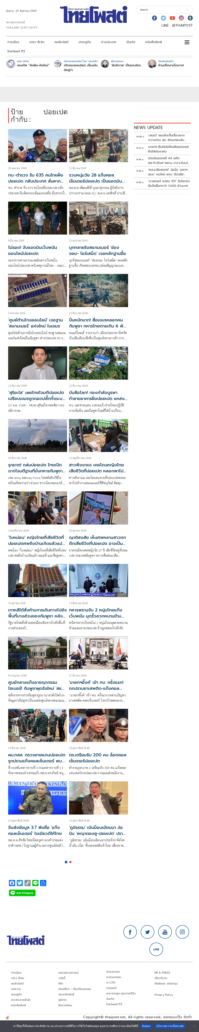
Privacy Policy (163, 995)
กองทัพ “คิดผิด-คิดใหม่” (33, 65)
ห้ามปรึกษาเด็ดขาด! (171, 65)
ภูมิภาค (62, 1000)
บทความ (16, 989)
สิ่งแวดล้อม (65, 1005)
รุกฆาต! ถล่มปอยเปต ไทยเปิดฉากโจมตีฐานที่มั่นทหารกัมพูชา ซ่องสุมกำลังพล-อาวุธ (35, 471)
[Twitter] (163, 18)
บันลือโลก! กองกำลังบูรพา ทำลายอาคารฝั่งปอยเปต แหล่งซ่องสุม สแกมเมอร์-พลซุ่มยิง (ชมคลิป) (97, 401)
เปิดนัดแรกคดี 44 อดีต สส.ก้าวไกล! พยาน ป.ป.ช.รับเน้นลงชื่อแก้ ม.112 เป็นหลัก (169, 160)
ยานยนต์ (111, 988)
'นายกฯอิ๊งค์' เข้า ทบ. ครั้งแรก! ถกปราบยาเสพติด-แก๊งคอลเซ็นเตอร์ (96, 688)
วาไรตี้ (61, 978)
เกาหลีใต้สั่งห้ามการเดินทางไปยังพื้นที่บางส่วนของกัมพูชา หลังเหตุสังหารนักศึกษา (37, 616)
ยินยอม (146, 1026)
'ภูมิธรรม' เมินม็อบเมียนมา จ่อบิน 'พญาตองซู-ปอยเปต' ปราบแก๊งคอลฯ (97, 833)
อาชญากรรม (113, 977)
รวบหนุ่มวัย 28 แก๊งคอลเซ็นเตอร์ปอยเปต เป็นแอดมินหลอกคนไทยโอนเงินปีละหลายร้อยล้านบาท (96, 184)
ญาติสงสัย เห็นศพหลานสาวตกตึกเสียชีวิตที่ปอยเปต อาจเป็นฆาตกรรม (97, 543)
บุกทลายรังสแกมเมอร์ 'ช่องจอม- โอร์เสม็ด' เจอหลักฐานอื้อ (97, 250)
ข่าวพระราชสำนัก (21, 1000)
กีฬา (60, 984)
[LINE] (156, 949)
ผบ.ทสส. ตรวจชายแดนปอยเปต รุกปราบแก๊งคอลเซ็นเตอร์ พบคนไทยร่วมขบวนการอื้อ (36, 761)
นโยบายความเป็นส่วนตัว (170, 1026)
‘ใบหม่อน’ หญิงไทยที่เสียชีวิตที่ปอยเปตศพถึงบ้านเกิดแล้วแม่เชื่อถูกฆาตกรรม (36, 543)
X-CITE (110, 983)
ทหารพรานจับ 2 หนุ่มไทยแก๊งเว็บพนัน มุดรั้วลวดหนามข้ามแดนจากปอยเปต (95, 616)
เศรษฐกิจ (85, 42)
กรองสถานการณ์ (68, 973)
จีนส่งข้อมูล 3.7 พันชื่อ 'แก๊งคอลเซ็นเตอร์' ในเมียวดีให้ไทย (35, 830)
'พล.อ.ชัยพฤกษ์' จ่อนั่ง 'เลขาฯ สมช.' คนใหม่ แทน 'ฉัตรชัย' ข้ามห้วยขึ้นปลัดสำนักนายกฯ (168, 172)
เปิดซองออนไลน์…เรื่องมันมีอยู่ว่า (81, 67)
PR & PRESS (162, 973)
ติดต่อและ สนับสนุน (166, 984)
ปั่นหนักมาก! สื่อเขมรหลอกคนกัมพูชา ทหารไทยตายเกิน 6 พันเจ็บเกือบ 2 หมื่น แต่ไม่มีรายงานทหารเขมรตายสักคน (97, 329)
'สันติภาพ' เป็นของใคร (126, 65)
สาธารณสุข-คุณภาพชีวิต (120, 993)
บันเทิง (130, 42)
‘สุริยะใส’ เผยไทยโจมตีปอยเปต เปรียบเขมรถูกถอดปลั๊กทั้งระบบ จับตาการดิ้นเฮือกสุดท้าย (36, 398)
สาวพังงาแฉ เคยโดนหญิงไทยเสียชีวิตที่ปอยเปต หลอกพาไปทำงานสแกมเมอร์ (98, 471)
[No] (194, 1026)
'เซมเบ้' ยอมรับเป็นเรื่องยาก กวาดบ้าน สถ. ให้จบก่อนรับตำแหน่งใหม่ (166, 137)
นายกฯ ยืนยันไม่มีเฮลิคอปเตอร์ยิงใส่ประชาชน (168, 149)
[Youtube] (172, 18)
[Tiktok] (190, 18)
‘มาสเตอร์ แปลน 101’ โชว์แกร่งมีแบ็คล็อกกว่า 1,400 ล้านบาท (169, 183)
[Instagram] (181, 18)
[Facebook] (154, 18)
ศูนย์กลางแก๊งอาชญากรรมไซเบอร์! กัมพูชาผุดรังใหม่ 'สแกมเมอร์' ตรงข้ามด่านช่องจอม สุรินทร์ (37, 691)
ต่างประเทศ (108, 42)
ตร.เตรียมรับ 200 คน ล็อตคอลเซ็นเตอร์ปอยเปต (98, 758)
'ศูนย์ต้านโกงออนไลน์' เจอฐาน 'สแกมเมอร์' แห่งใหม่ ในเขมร (35, 323)
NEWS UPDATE (148, 127)
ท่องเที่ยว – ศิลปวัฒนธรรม (74, 989)
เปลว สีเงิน (36, 42)
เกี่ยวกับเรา (161, 978)
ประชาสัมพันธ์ (66, 994)
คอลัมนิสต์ (61, 42)
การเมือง (13, 42)
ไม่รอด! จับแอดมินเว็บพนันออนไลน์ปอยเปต (32, 250)
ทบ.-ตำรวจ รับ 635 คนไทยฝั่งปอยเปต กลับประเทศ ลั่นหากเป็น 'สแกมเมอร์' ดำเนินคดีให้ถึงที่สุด (35, 184)
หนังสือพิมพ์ (153, 42)
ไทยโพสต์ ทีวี (16, 51)
